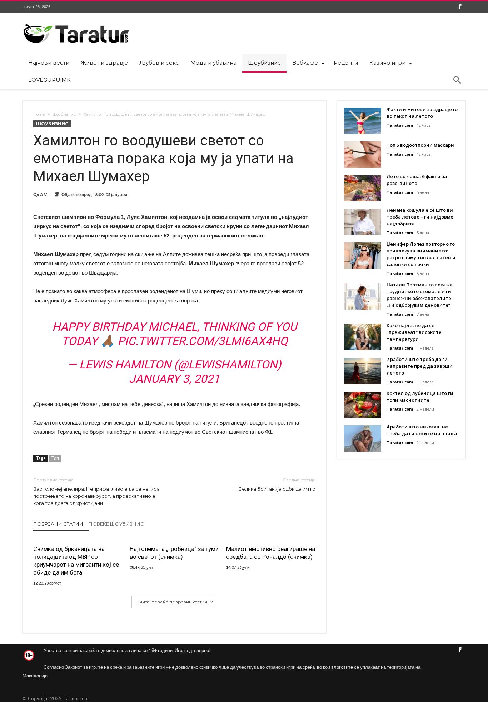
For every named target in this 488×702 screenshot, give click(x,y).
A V (43, 194)
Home (39, 114)
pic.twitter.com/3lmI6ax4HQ (203, 341)
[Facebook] (459, 7)
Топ (55, 458)
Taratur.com (400, 125)
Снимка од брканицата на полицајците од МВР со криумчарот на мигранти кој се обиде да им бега (76, 560)
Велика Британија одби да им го (277, 484)
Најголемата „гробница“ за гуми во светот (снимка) (174, 552)
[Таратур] (76, 23)
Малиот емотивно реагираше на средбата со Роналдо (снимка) (270, 552)
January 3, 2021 (174, 379)
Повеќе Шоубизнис (116, 524)
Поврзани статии (58, 524)
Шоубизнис (64, 114)
